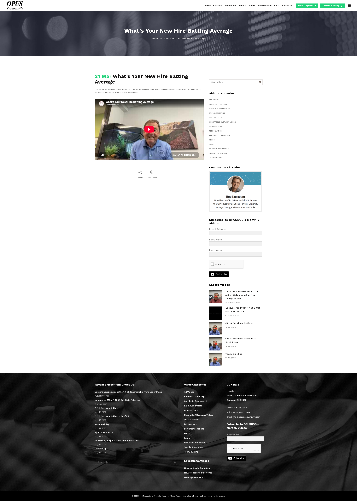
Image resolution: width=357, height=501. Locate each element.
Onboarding (100, 448)
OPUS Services (215, 126)
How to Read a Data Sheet (197, 468)
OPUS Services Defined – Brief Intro (113, 416)
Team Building (121, 93)
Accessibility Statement (214, 496)
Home (155, 38)
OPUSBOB (134, 93)
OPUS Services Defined (239, 323)
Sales (198, 89)
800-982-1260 (243, 412)
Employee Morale (217, 113)
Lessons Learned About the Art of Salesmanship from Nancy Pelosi (242, 295)
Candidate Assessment (151, 89)
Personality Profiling (185, 89)
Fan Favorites (215, 118)
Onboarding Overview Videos (222, 122)
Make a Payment (305, 5)
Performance (168, 89)
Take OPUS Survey (330, 5)
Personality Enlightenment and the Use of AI (117, 440)
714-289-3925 (240, 407)
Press (212, 140)
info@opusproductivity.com (246, 417)
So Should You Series (104, 93)
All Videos (164, 38)
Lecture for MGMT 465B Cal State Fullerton (117, 400)
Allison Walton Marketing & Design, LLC (186, 496)
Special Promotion (218, 153)
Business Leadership (131, 89)
